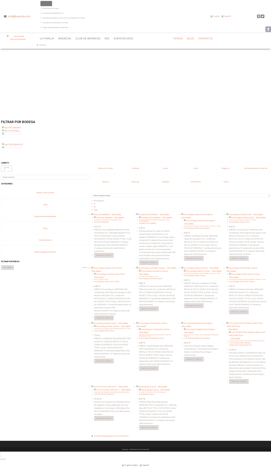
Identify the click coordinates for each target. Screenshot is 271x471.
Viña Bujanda (161, 392)
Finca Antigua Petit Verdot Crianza (241, 281)
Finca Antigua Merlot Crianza (194, 275)
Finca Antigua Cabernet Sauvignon (197, 228)
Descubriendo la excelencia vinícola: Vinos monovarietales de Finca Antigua (64, 18)
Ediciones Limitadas (151, 220)
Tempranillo (196, 182)
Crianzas (135, 168)
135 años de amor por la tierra (51, 8)
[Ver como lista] (93, 192)
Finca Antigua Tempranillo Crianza (151, 338)
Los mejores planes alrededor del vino (53, 13)
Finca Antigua (194, 226)
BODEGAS (64, 38)
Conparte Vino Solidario (147, 223)
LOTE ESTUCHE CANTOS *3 (104, 394)
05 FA (96, 279)
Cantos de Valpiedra (101, 222)
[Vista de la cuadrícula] (92, 192)
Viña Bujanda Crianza (146, 394)
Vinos (45, 228)
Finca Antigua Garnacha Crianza (150, 279)
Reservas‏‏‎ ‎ (135, 182)
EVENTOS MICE (123, 38)
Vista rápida (116, 215)
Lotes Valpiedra (104, 392)
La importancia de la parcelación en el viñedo (55, 22)
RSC (107, 38)
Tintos (225, 182)
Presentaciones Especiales (45, 216)
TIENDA (178, 38)
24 (94, 207)
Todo (95, 210)
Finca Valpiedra (104, 220)
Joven (165, 168)
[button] (268, 29)
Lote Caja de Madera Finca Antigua (197, 338)
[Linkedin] (258, 16)
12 (94, 204)
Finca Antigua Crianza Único (239, 222)
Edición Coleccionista (45, 193)
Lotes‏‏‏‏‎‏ (45, 205)
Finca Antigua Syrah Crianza (104, 331)
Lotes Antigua (194, 334)
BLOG (190, 38)
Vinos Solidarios (45, 240)
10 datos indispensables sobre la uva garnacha (55, 27)
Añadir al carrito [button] (104, 255)
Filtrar (7, 267)
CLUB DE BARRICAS (87, 38)
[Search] (86, 177)
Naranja (105, 182)
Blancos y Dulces (105, 168)
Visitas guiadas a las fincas (45, 252)
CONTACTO (205, 38)
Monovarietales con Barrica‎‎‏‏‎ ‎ (256, 168)
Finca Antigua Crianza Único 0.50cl (106, 281)
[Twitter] (262, 16)
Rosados (165, 182)
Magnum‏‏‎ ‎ (226, 168)
